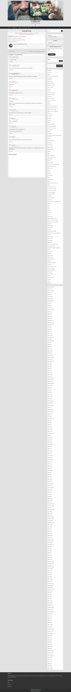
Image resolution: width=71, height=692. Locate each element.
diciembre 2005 (51, 583)
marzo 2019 (50, 372)
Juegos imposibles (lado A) (53, 183)
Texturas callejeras (51, 270)
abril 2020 (50, 348)
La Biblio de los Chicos (52, 186)
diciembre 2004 (51, 605)
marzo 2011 (50, 478)
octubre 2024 (50, 296)
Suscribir (59, 65)
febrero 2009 (50, 513)
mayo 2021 (49, 329)
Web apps (49, 283)
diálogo (49, 120)
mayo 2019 (50, 368)
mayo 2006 (50, 574)
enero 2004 (50, 626)
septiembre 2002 (51, 655)
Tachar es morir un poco (52, 266)
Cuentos (49, 103)
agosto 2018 (50, 385)
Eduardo (13, 81)
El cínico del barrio (51, 124)
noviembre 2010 (51, 483)
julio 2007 (50, 548)
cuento (49, 102)
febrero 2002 (50, 668)
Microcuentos (50, 227)
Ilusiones (49, 173)
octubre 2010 (50, 485)
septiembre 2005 (51, 589)
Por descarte (50, 251)
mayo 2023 (50, 305)
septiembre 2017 (51, 405)
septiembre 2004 (51, 611)
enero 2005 (50, 604)
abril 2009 (50, 511)
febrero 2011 (50, 479)
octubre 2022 (50, 307)
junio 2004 (50, 617)
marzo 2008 (50, 533)
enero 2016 (50, 416)
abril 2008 (50, 531)
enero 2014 (50, 440)
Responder (11, 61)
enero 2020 (50, 353)
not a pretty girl (14, 65)
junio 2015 (50, 422)
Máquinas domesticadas (52, 218)
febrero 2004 (50, 624)
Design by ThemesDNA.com (35, 691)
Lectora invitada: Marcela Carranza (54, 201)
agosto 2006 (50, 568)
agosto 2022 (50, 311)
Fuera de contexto (51, 157)
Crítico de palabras (51, 100)
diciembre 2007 (51, 539)
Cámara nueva (50, 87)
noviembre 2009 (51, 505)
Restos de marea (51, 259)
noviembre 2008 (51, 518)
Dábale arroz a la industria (53, 111)
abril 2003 (50, 642)
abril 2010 (50, 496)
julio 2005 (50, 592)
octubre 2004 (50, 609)
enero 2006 (50, 581)
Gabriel (49, 160)
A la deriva (50, 72)
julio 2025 (49, 294)
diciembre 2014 (50, 433)
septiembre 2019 (51, 361)
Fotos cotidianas (51, 155)
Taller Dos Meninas (51, 268)
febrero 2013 (50, 452)
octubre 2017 (50, 403)
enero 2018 (50, 398)
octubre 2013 (50, 442)
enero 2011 (50, 481)
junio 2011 (49, 474)
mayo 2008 (50, 529)
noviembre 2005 (51, 585)
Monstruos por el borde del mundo (54, 233)
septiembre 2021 (51, 324)
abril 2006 (50, 576)
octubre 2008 (50, 520)
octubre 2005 (50, 587)
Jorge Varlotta (50, 179)
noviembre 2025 (51, 287)
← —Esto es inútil (11, 51)
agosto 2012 (50, 461)
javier (12, 145)
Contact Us (10, 686)
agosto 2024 (50, 298)
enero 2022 (50, 318)
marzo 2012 (50, 465)
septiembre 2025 (51, 290)
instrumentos (50, 175)
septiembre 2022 (51, 309)
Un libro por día (51, 277)
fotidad (49, 151)
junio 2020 (50, 344)
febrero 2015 (50, 429)
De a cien (49, 113)
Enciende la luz (26, 31)
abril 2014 (50, 437)
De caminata (50, 115)
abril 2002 (50, 665)
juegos (49, 181)
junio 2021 (49, 327)
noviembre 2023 (51, 300)
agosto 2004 (50, 613)
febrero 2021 (50, 335)
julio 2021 (49, 326)
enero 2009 (50, 515)
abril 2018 (49, 392)
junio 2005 (50, 594)
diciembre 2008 (51, 516)
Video (49, 281)
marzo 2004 (50, 622)
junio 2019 (50, 366)
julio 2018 (49, 387)
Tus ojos (49, 275)
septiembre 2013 (51, 444)
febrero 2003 (50, 646)
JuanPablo (13, 90)
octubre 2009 (50, 507)
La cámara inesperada (52, 188)
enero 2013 (50, 453)
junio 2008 (50, 528)
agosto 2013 (50, 446)
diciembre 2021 (50, 320)
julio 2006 (50, 570)
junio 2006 (50, 572)
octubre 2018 (50, 381)
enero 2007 (50, 559)
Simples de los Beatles (52, 262)
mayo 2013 (50, 448)
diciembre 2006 (51, 561)
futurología (50, 158)
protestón (49, 253)
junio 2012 (49, 463)
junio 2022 (50, 313)
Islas (49, 177)
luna (48, 214)
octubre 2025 (50, 289)
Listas (49, 209)
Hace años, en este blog (52, 166)
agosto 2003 (50, 635)
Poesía (49, 249)
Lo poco (49, 210)
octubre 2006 (50, 565)
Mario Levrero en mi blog (52, 220)
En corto (23, 34)
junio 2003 (50, 639)
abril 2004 (50, 620)
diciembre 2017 (50, 400)
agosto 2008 (50, 524)
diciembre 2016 (50, 409)
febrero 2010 (50, 500)
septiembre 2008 (51, 522)
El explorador (50, 129)
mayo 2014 (50, 435)
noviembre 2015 (51, 418)
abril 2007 (50, 554)
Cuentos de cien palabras (52, 105)
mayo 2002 (50, 663)
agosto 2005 (50, 591)
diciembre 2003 (51, 628)
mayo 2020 (50, 346)
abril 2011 (49, 476)
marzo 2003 (50, 644)
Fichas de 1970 (50, 149)
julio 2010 (49, 491)
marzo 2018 (50, 394)
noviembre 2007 (51, 541)
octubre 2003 (50, 631)
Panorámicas (50, 242)
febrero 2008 (50, 535)
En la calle (50, 142)
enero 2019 (50, 376)
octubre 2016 (50, 413)
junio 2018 (50, 389)
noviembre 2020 (51, 337)
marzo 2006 (50, 578)
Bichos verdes (50, 81)
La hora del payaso (51, 192)
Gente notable (50, 162)
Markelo (13, 98)
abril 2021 (49, 331)
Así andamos (50, 78)
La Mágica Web (35, 21)
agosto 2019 (50, 363)
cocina (49, 91)
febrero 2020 (50, 352)
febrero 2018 (50, 396)
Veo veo (49, 279)
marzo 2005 (50, 600)
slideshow (50, 264)
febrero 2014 (50, 439)
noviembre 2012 (51, 455)
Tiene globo (50, 272)
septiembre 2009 (51, 509)
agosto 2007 (50, 546)
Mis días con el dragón (52, 231)
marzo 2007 (50, 555)
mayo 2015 (50, 424)
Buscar (49, 59)
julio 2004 (50, 615)
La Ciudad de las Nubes (52, 190)
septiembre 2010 (51, 487)
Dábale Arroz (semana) (52, 109)
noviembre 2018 (51, 379)
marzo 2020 (50, 350)
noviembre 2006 (51, 563)
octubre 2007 (50, 542)
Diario (49, 122)
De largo (49, 116)
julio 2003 (50, 637)
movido (49, 234)
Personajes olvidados (52, 246)
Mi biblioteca (50, 225)
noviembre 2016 (51, 411)
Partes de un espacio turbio (53, 244)
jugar (49, 184)
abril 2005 (50, 598)
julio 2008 (50, 526)
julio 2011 (49, 472)
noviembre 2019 (51, 357)
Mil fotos (49, 229)
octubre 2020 (50, 339)
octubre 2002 (50, 654)
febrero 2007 (50, 557)
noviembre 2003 (51, 629)
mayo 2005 (50, 596)
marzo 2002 (50, 667)
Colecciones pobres (51, 94)
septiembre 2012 (51, 459)
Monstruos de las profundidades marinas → (37, 51)
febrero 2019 (50, 374)
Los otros (49, 212)
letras (49, 203)
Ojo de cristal (50, 238)
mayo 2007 (50, 552)
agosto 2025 (50, 292)
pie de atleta (13, 57)
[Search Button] (35, 25)
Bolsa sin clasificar (51, 83)
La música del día (51, 194)
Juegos (20, 27)
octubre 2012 (50, 457)
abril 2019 (49, 370)
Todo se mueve (50, 273)
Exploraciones (50, 147)
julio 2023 (49, 303)
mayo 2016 (50, 415)
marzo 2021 (50, 333)
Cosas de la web (51, 98)
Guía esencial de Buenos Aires (53, 164)
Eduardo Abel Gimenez (26, 27)
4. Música (49, 70)
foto (48, 153)
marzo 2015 (50, 428)
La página (49, 196)
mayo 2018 (50, 390)
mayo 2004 (50, 618)
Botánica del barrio (51, 85)
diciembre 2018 (50, 377)
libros (49, 205)
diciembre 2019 (50, 355)
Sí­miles (49, 260)
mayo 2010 (50, 494)
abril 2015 (49, 426)
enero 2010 (50, 502)
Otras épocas (50, 240)
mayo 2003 (50, 641)
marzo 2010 (50, 498)
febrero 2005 (50, 602)
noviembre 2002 (51, 652)
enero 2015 (50, 431)
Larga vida (50, 199)
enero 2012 (50, 468)
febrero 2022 (50, 316)
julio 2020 (49, 342)
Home (9, 27)
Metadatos (50, 223)
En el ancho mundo (51, 140)
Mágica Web (31, 34)
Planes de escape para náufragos (54, 247)
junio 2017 (50, 407)
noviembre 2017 (51, 402)
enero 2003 (50, 648)
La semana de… (14, 27)
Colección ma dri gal (51, 92)
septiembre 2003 (51, 633)
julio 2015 (49, 420)
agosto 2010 (50, 489)
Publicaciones (50, 255)
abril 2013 (49, 450)
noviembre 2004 (51, 607)
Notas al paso (50, 236)
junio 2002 (50, 661)
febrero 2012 (50, 466)
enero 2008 (50, 537)
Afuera (49, 74)
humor (49, 170)
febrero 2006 (50, 579)
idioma (49, 171)
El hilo (49, 131)
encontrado (50, 144)
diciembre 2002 (51, 650)
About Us (9, 684)
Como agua (50, 96)
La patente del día (51, 197)
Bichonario (50, 79)
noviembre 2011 (50, 470)
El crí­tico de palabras (52, 126)
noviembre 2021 (51, 322)
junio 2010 (50, 492)
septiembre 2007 (51, 544)
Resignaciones (50, 257)
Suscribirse (51, 54)
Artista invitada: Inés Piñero (53, 76)
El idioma (49, 133)
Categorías (50, 35)
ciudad (49, 89)
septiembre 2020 (51, 340)
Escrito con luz (50, 146)
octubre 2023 (50, 301)
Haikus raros (50, 168)
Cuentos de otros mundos (52, 107)
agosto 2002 (50, 657)
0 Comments (36, 33)
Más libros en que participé (53, 222)
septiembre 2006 (51, 566)
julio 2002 (49, 659)
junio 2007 (50, 550)
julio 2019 (49, 365)
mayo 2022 (50, 314)
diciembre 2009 (51, 503)
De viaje (49, 118)
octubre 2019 (50, 359)
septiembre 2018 (51, 383)
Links (49, 207)
